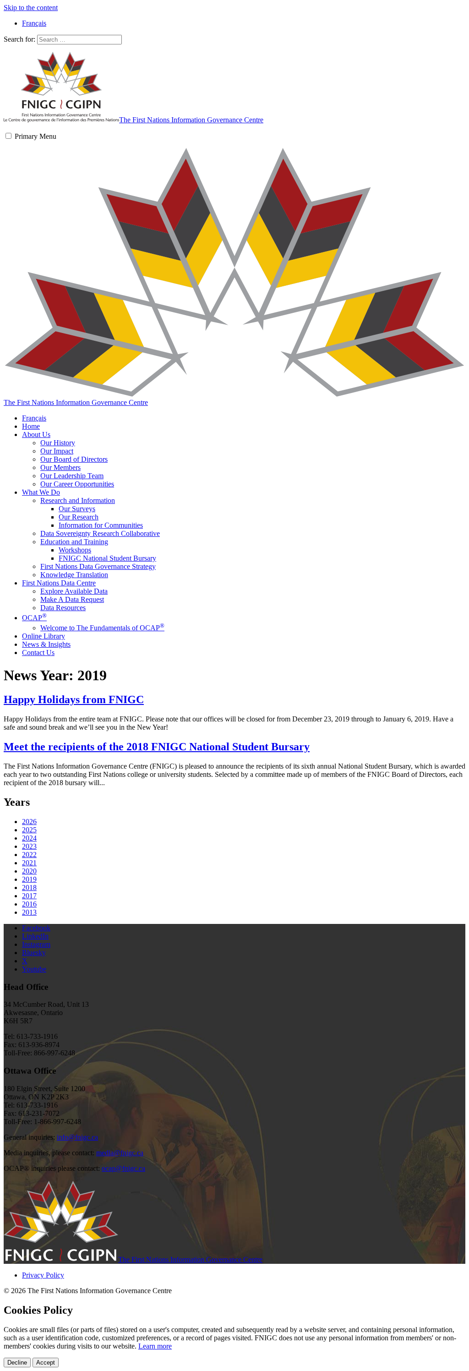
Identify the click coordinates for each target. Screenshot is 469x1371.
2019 (29, 879)
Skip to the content (31, 7)
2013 (29, 912)
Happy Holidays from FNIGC (74, 699)
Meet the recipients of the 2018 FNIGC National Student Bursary (157, 747)
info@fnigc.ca (77, 1137)
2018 (29, 887)
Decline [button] (17, 1362)
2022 (29, 854)
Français (34, 418)
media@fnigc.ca (119, 1153)
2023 (29, 846)
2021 (29, 863)
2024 (29, 838)
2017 (29, 896)
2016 (29, 904)
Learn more (155, 1346)
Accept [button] (45, 1362)
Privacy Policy (43, 1275)
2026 (29, 821)
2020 (29, 871)
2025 (29, 830)
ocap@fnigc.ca (123, 1168)
